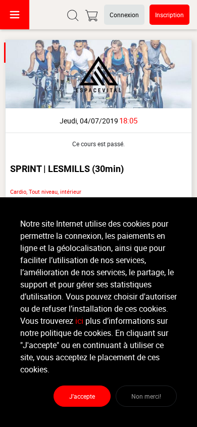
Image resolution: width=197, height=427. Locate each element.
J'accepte (82, 396)
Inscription (169, 15)
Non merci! (146, 396)
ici (79, 320)
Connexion (124, 15)
